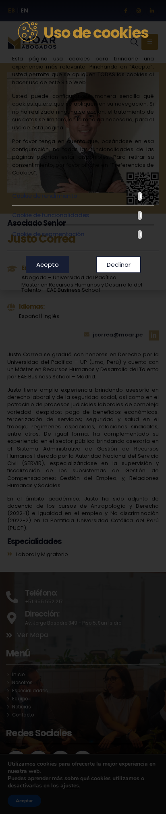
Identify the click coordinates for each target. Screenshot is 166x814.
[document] (83, 407)
